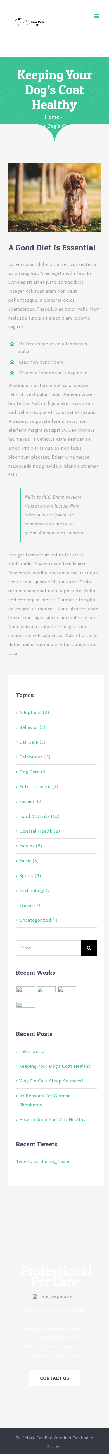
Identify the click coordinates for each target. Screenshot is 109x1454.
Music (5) (29, 860)
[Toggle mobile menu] (97, 16)
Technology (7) (35, 890)
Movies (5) (30, 846)
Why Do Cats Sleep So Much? (51, 1081)
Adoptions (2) (34, 712)
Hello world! (32, 1051)
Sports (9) (30, 875)
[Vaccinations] (67, 993)
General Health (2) (39, 831)
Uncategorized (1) (38, 920)
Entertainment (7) (38, 786)
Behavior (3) (32, 727)
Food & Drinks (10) (39, 816)
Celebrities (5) (35, 757)
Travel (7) (29, 905)
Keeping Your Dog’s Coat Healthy (55, 1066)
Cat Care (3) (32, 742)
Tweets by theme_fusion (43, 1161)
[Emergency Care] (25, 993)
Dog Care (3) (33, 771)
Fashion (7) (31, 801)
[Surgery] (25, 1009)
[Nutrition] (78, 991)
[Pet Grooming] (46, 993)
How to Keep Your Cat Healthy (52, 1119)
